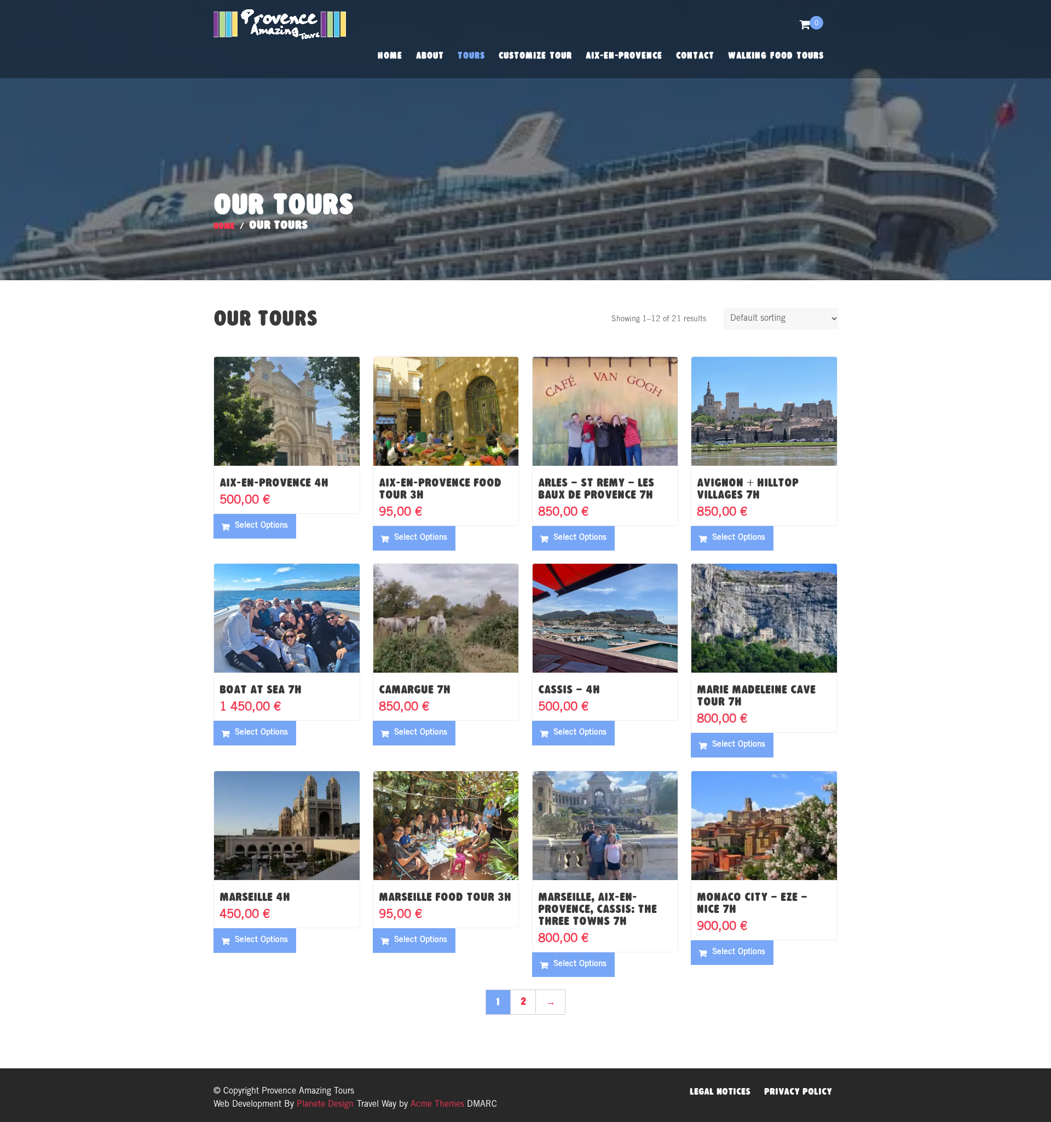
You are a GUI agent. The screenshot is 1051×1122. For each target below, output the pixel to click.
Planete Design (324, 1104)
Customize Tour (535, 55)
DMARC (482, 1104)
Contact (695, 55)
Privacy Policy (798, 1091)
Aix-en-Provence (624, 55)
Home (390, 55)
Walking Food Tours (776, 55)
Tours (471, 55)
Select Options (261, 526)
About (430, 55)
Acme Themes (437, 1104)
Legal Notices (720, 1091)
